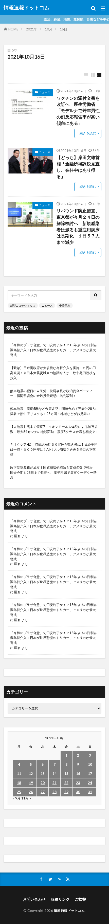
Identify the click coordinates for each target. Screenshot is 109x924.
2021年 (31, 29)
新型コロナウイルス (22, 305)
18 (19, 783)
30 (78, 792)
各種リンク (60, 899)
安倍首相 (64, 305)
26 (31, 792)
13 (43, 774)
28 (54, 792)
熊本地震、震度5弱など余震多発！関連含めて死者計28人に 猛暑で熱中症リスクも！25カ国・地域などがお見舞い (54, 411)
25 (19, 792)
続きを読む (88, 133)
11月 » (26, 798)
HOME (13, 29)
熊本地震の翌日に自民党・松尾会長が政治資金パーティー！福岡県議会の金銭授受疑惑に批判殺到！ (51, 393)
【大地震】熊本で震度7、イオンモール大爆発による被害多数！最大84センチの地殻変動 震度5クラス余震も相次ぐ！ (54, 429)
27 (43, 792)
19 (31, 783)
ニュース (44, 92)
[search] (95, 295)
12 (31, 774)
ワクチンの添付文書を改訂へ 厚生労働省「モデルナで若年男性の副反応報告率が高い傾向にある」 (78, 111)
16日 (63, 29)
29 (66, 792)
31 (90, 792)
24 (90, 783)
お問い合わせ (34, 899)
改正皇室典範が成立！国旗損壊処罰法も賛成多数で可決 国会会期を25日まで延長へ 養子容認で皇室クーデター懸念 (53, 472)
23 (78, 783)
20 (43, 783)
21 (54, 783)
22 (66, 783)
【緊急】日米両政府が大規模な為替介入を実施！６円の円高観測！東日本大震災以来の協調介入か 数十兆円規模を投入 (53, 373)
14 (54, 774)
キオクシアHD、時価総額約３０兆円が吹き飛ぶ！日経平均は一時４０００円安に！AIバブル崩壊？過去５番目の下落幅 (53, 449)
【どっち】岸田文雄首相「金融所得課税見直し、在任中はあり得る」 (78, 167)
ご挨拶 (80, 899)
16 (78, 774)
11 (19, 774)
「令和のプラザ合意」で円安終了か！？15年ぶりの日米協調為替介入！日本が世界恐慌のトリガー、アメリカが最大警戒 (53, 350)
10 (90, 764)
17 (90, 774)
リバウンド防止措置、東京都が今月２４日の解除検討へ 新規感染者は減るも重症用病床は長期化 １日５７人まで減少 (78, 226)
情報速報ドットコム (26, 7)
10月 (48, 29)
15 (66, 774)
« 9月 (17, 798)
